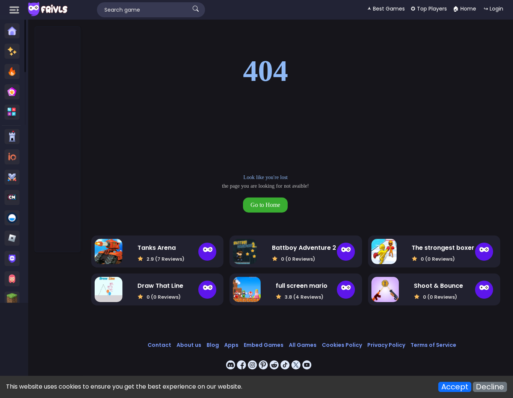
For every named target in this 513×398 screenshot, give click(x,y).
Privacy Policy (386, 345)
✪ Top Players (429, 8)
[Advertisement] (58, 139)
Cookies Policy (342, 345)
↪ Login (493, 8)
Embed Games (264, 345)
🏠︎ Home (464, 8)
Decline (490, 387)
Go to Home (265, 205)
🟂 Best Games (386, 8)
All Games (303, 345)
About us (189, 345)
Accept (454, 387)
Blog (213, 345)
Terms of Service (433, 345)
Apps (231, 345)
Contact (159, 345)
